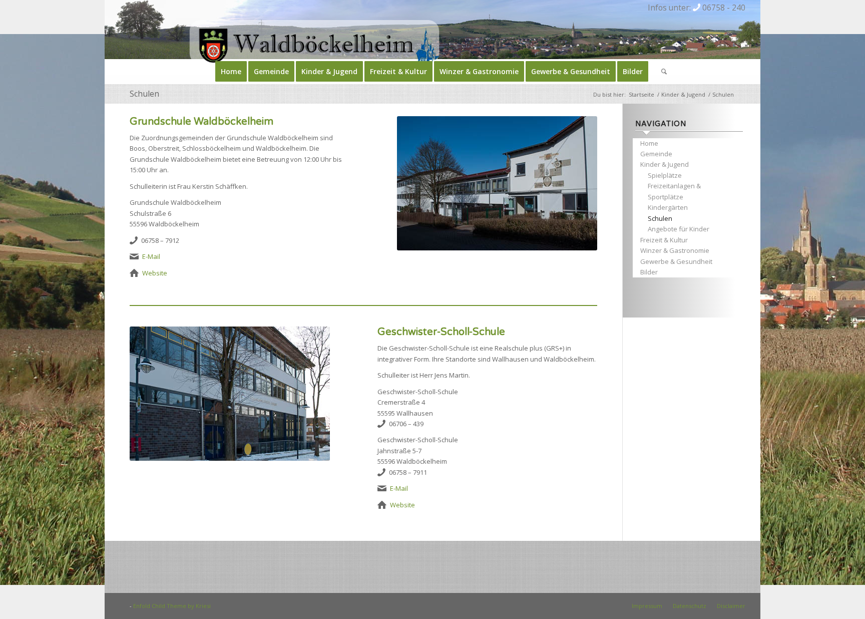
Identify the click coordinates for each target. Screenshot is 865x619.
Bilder (649, 271)
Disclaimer (731, 605)
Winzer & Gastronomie (674, 250)
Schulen (144, 93)
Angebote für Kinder (678, 228)
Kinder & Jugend (664, 164)
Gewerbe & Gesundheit (676, 261)
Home (649, 143)
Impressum (647, 605)
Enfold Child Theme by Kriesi (172, 605)
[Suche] (661, 71)
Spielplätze (665, 175)
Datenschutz (689, 605)
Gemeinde (656, 153)
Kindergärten (668, 207)
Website (154, 272)
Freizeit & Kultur (664, 239)
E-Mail (151, 256)
